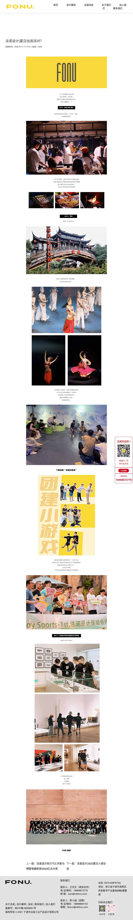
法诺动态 (88, 4)
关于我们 (106, 4)
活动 (30, 904)
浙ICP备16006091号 (25, 908)
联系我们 (117, 8)
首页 (55, 4)
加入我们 (50, 904)
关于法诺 (10, 904)
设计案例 (71, 4)
